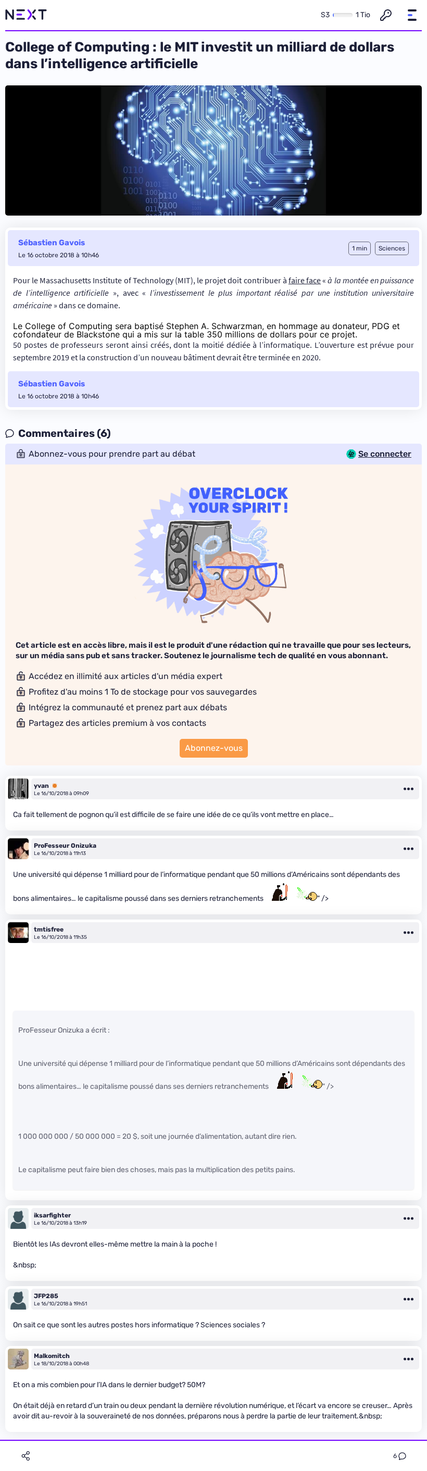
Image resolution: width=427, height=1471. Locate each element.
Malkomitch (52, 1356)
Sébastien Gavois (51, 242)
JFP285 (46, 1296)
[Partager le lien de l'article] (25, 1456)
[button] (412, 15)
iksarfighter (52, 1215)
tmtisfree (49, 929)
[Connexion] (385, 15)
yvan (41, 785)
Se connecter (384, 454)
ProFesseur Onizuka (65, 845)
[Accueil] (26, 15)
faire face (304, 280)
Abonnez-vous (214, 748)
